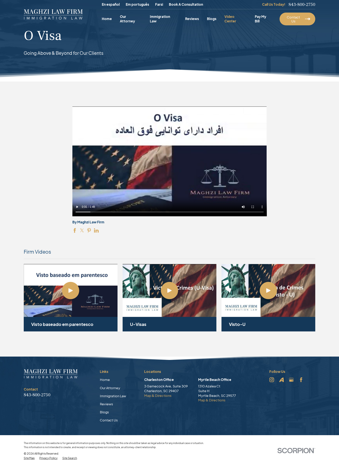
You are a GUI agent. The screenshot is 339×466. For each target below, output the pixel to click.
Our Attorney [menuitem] (127, 18)
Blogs (104, 412)
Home (105, 379)
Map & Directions (157, 395)
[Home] (53, 14)
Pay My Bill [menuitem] (260, 18)
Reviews (106, 404)
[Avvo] (281, 379)
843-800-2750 (302, 4)
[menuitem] (29, 458)
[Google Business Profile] (291, 379)
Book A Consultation (186, 4)
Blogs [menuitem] (211, 19)
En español (111, 4)
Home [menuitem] (107, 19)
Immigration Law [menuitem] (160, 18)
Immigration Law (113, 396)
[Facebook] (301, 379)
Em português (137, 4)
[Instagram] (271, 379)
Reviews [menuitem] (192, 19)
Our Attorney (110, 388)
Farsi (159, 4)
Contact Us (109, 420)
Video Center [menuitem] (230, 18)
